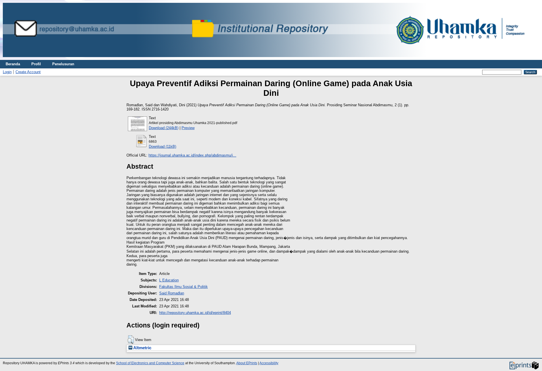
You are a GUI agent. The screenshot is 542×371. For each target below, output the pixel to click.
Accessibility (268, 363)
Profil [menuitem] (36, 64)
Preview (188, 128)
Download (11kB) (162, 146)
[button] (130, 339)
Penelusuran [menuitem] (63, 64)
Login (7, 72)
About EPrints (246, 363)
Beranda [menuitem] (13, 64)
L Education (169, 280)
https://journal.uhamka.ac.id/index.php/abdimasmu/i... (192, 155)
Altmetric (141, 348)
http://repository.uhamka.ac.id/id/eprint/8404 (195, 313)
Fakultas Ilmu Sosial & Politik (183, 287)
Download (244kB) (163, 128)
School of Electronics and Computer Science (150, 363)
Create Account (28, 72)
